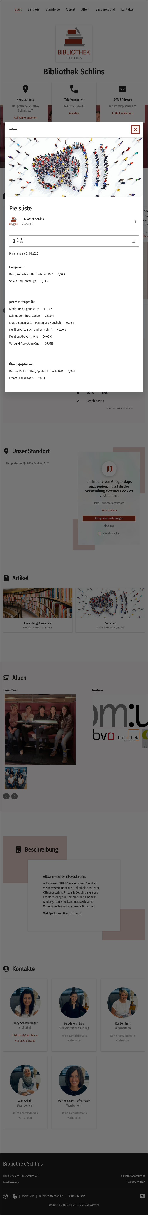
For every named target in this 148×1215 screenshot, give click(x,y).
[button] (74, 167)
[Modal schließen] (74, 607)
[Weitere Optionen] (135, 221)
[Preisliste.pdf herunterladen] (134, 241)
